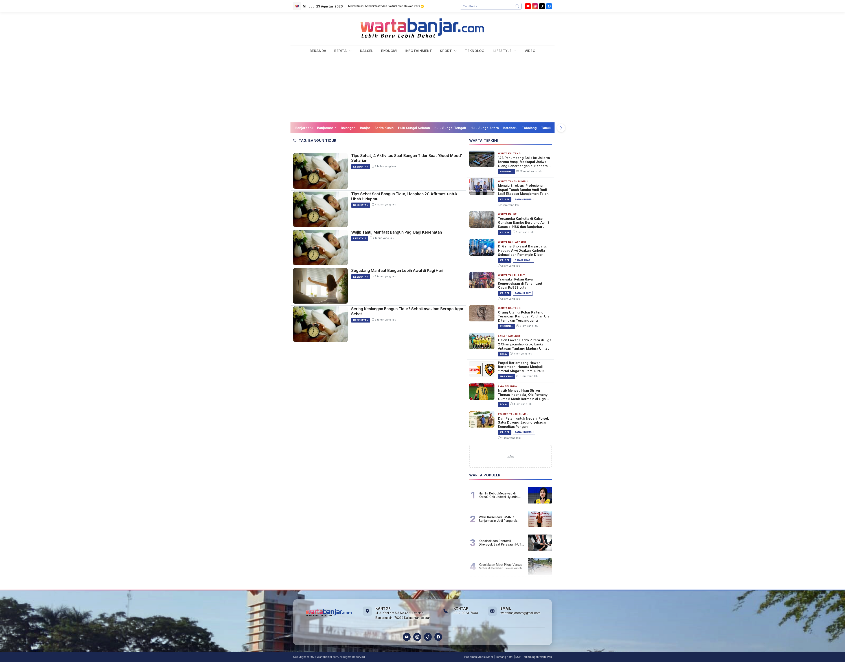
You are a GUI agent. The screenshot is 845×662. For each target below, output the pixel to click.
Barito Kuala (384, 128)
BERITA (341, 51)
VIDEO (530, 51)
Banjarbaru (304, 128)
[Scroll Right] (561, 128)
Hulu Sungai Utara (484, 128)
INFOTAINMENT (418, 51)
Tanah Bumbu (551, 128)
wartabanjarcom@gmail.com (520, 613)
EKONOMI (389, 51)
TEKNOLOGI (475, 51)
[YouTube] (528, 6)
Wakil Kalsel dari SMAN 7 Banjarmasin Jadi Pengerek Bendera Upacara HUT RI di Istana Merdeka (498, 518)
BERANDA (318, 51)
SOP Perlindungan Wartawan (533, 656)
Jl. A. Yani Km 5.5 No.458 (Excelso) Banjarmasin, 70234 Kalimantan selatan (403, 615)
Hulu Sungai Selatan (414, 128)
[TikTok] (428, 637)
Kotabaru (510, 128)
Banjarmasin (326, 128)
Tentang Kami (504, 656)
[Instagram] (535, 6)
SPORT (446, 51)
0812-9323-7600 (466, 613)
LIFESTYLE (503, 51)
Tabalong (529, 128)
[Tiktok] (542, 6)
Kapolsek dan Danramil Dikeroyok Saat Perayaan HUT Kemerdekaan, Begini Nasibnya (500, 542)
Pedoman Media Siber (478, 656)
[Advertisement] (422, 89)
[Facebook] (549, 6)
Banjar (365, 128)
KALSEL (366, 51)
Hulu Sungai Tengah (450, 128)
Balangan (348, 128)
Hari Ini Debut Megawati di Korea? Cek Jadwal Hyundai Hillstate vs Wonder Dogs (498, 495)
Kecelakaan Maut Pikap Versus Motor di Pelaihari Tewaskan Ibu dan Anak (501, 566)
